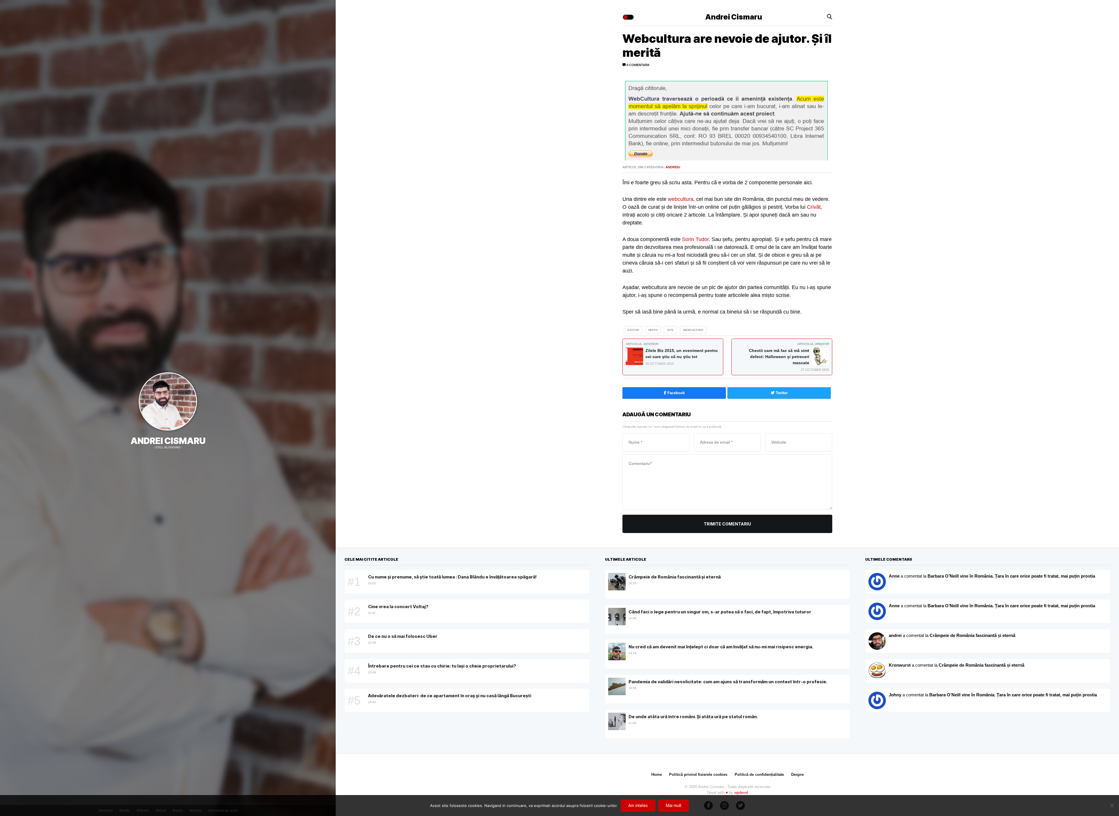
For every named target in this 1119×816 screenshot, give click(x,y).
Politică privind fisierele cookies (698, 774)
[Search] (829, 17)
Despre (797, 774)
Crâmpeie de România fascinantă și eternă (972, 635)
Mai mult (673, 805)
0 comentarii (637, 65)
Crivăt (814, 207)
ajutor (633, 330)
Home (656, 774)
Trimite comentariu (727, 523)
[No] (1112, 805)
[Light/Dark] (628, 17)
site (670, 330)
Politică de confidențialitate (759, 774)
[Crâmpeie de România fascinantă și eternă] (877, 670)
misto (653, 330)
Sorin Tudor (695, 239)
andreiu (673, 167)
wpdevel (741, 792)
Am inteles (638, 805)
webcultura (680, 199)
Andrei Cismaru (168, 441)
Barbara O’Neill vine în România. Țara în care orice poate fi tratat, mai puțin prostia (1011, 575)
